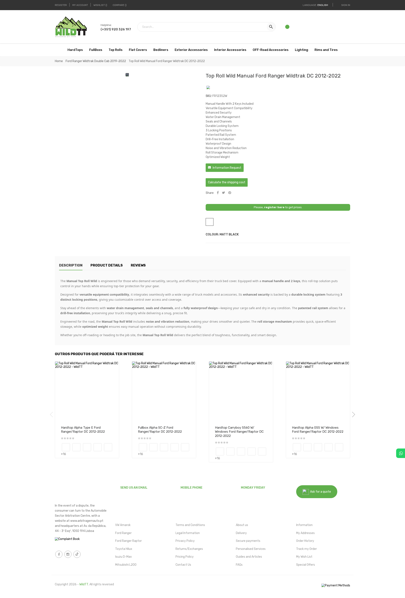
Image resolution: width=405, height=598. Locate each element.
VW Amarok (123, 525)
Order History (305, 541)
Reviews (138, 265)
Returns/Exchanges (189, 549)
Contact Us (183, 565)
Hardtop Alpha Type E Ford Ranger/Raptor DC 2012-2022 (83, 430)
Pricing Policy (185, 557)
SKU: (209, 96)
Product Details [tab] (106, 265)
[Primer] (66, 447)
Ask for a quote (320, 491)
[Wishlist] (287, 28)
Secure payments (248, 541)
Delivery (241, 533)
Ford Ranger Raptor (128, 541)
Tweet (223, 193)
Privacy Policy (185, 541)
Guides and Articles (249, 557)
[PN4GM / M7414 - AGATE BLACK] (97, 447)
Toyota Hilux (123, 549)
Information (304, 525)
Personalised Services (251, 549)
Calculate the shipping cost (226, 182)
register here (274, 207)
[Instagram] (68, 554)
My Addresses (305, 533)
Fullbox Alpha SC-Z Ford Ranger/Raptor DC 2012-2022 (160, 430)
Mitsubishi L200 (125, 565)
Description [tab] (70, 265)
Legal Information (188, 533)
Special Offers (305, 565)
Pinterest (229, 193)
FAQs (239, 565)
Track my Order (306, 549)
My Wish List (304, 557)
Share (218, 193)
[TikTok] (77, 554)
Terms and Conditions (190, 525)
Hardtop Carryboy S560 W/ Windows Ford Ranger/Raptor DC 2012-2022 (239, 432)
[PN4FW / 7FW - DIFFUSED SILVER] (87, 447)
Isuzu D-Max (123, 557)
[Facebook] (58, 554)
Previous (53, 414)
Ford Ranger (123, 533)
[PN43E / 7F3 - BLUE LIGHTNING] (76, 447)
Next (352, 414)
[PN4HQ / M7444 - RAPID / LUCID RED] (108, 447)
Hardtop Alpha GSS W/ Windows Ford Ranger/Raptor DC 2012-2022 (317, 430)
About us (242, 525)
